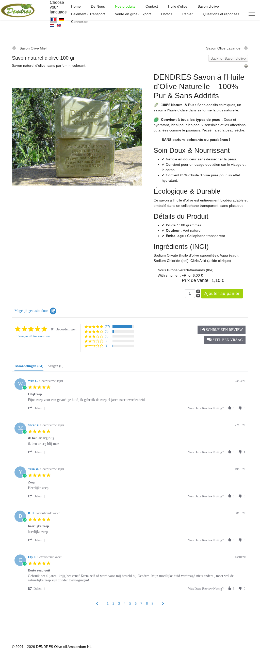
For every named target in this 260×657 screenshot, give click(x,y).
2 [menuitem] (113, 603)
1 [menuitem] (108, 603)
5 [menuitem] (130, 603)
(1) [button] (106, 345)
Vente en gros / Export (133, 14)
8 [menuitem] (147, 603)
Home (76, 6)
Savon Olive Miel (33, 48)
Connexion (79, 22)
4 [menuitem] (124, 603)
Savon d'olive (208, 6)
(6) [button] (106, 331)
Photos (166, 14)
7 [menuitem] (141, 603)
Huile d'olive (177, 6)
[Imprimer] (246, 66)
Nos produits (125, 6)
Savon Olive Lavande (223, 48)
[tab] (28, 367)
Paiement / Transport (88, 14)
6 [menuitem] (136, 603)
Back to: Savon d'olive (228, 58)
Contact (151, 6)
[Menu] (252, 14)
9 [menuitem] (152, 603)
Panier (187, 14)
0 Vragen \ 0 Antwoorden (33, 336)
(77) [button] (107, 326)
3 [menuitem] (119, 603)
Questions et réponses (221, 14)
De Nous (98, 6)
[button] (225, 340)
